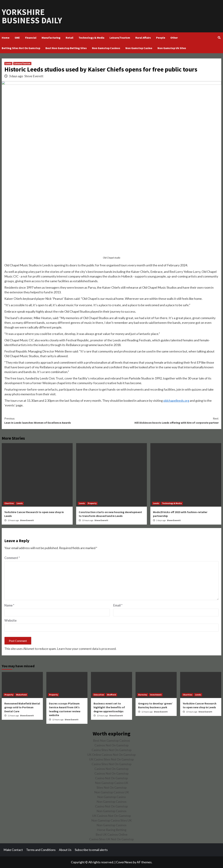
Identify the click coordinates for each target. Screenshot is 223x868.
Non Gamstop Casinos (106, 48)
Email (117, 605)
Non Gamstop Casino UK (111, 783)
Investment (156, 694)
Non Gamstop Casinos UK (111, 792)
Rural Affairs (143, 37)
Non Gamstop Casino (138, 48)
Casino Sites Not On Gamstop (112, 750)
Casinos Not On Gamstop (111, 745)
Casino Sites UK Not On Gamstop (111, 839)
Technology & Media (91, 37)
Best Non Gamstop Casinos (111, 740)
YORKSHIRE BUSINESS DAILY (32, 16)
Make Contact (13, 850)
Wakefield (21, 694)
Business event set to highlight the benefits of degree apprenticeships (109, 707)
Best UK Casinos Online (112, 834)
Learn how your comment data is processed (86, 649)
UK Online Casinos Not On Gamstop (111, 754)
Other (174, 37)
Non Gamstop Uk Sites (171, 48)
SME (17, 37)
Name (9, 605)
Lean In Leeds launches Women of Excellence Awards (37, 420)
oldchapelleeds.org (176, 400)
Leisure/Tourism (120, 37)
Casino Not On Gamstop (111, 778)
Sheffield (111, 694)
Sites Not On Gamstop (112, 787)
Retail (69, 37)
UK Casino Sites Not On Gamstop (111, 759)
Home (5, 37)
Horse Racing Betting (111, 830)
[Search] (219, 37)
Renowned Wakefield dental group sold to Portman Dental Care (22, 707)
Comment (12, 558)
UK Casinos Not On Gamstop (111, 816)
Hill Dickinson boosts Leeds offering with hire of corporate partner (176, 420)
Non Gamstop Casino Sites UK (111, 820)
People (160, 37)
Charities (9, 503)
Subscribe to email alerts (91, 850)
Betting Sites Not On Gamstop (21, 48)
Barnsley (142, 694)
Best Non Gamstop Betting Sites (66, 48)
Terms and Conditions (41, 850)
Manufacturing (51, 37)
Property (92, 503)
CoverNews (124, 862)
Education (99, 694)
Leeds (8, 63)
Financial (30, 37)
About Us (65, 850)
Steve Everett (33, 76)
